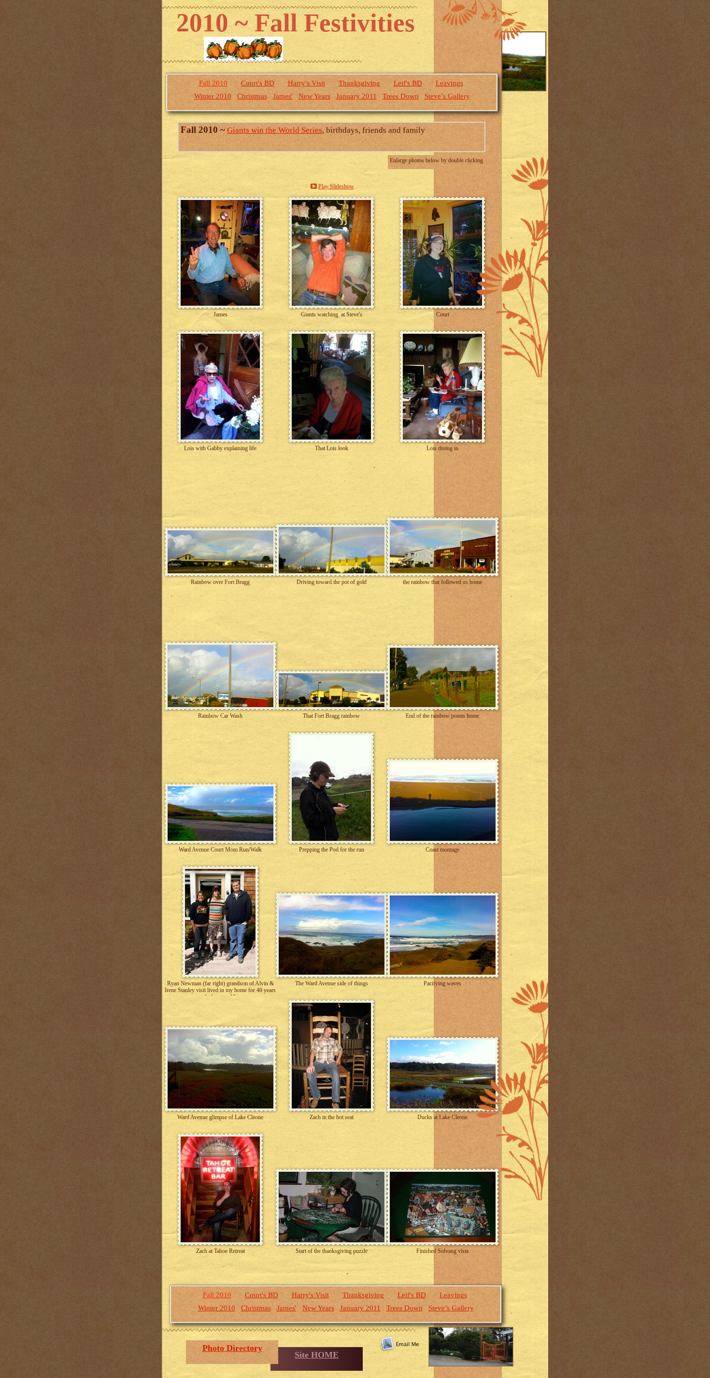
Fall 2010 (213, 83)
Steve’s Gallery (447, 96)
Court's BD (257, 83)
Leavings (449, 83)
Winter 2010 (212, 96)
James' (283, 96)
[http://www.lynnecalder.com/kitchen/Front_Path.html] (471, 1364)
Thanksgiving (359, 83)
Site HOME (317, 1355)
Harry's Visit (306, 83)
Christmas (252, 96)
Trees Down (401, 96)
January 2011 (356, 96)
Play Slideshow (336, 186)
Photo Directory (232, 1348)
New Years (314, 96)
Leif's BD (408, 83)
